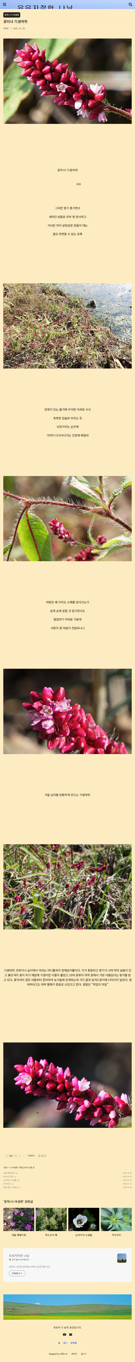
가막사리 (7, 1183)
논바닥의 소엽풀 (9, 1180)
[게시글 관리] (20, 1155)
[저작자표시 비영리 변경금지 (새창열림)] (42, 1156)
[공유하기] (16, 1155)
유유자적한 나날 (19, 1255)
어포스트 (64, 1353)
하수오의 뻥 (8, 1176)
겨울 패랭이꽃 (9, 1172)
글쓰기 (83, 1353)
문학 (6, 1167)
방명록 (73, 1342)
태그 (65, 1342)
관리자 (74, 1353)
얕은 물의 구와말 (10, 1187)
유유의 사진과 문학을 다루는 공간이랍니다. (29, 1266)
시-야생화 (14, 1167)
